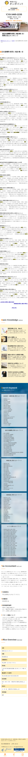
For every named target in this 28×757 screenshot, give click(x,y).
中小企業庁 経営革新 (8, 449)
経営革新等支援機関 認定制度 (10, 453)
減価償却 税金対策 (7, 507)
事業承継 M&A (6, 520)
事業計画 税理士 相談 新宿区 (9, 553)
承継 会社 (5, 519)
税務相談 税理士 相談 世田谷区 (10, 548)
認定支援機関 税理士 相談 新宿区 (10, 545)
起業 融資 (5, 483)
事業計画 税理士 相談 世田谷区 (10, 555)
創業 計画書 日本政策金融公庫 (10, 477)
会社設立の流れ (3, 76)
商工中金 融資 (6, 489)
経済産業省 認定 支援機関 (9, 438)
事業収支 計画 (6, 479)
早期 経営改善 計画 (7, 448)
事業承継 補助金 (7, 516)
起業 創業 (5, 419)
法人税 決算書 (6, 500)
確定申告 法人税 (7, 497)
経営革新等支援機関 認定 (9, 445)
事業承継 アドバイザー (8, 514)
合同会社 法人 (6, 415)
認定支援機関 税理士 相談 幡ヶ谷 (10, 530)
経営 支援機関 (6, 433)
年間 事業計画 (6, 471)
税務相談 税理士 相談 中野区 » (21, 303)
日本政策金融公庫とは (5, 102)
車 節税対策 (6, 512)
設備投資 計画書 (7, 478)
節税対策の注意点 (4, 264)
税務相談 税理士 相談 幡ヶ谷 (9, 540)
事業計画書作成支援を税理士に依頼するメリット (11, 213)
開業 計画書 (6, 467)
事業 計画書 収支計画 (8, 466)
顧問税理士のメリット (5, 225)
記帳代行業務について (5, 251)
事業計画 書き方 (7, 464)
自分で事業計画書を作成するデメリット (9, 200)
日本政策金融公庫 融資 (8, 481)
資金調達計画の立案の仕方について (8, 276)
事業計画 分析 (6, 463)
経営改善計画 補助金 (8, 435)
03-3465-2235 (15, 14)
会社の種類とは (3, 67)
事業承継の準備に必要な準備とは (8, 289)
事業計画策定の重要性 (5, 175)
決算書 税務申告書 (7, 499)
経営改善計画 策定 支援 (8, 455)
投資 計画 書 (6, 470)
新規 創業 (5, 420)
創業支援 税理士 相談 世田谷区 (10, 537)
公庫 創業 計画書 (7, 472)
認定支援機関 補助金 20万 (9, 440)
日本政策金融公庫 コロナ (9, 485)
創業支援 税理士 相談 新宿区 (9, 552)
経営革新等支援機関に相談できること (9, 136)
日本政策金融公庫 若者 (8, 418)
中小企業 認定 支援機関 (8, 434)
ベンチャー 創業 (7, 424)
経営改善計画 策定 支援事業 (9, 444)
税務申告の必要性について (6, 238)
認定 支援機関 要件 (7, 446)
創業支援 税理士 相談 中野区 (9, 544)
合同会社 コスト (7, 398)
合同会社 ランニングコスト (9, 416)
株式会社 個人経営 (7, 408)
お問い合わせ (14, 743)
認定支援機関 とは (7, 441)
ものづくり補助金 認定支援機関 (10, 442)
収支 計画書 (6, 468)
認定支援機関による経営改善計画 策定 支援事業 (13, 452)
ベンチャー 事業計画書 (8, 482)
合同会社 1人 (6, 412)
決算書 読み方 (6, 505)
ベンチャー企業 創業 (8, 409)
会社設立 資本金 (7, 403)
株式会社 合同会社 (7, 423)
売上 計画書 (6, 486)
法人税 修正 (6, 511)
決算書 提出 (6, 515)
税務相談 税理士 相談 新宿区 (9, 541)
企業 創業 (5, 400)
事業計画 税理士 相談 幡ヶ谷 (9, 534)
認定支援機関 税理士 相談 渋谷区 (10, 542)
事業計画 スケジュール (8, 488)
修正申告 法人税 (7, 504)
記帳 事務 (5, 510)
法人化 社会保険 (7, 401)
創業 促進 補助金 (7, 405)
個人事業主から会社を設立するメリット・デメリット (12, 57)
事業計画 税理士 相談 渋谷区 (9, 533)
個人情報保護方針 (5, 743)
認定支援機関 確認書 (8, 450)
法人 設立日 (6, 404)
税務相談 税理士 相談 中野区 (9, 529)
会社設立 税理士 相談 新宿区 (9, 538)
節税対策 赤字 (6, 501)
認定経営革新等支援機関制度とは (8, 124)
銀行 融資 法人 (7, 474)
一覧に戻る (14, 307)
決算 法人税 (6, 503)
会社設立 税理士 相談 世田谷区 (10, 532)
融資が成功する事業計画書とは (7, 187)
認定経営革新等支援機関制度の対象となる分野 (11, 162)
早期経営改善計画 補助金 (9, 437)
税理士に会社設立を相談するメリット (9, 89)
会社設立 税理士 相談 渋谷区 (9, 551)
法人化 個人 (6, 413)
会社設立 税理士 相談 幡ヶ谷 (9, 549)
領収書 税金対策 (7, 508)
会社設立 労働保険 (7, 411)
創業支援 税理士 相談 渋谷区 (9, 547)
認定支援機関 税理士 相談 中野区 (10, 536)
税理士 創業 (6, 422)
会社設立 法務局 (7, 407)
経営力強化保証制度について (7, 149)
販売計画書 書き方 (7, 475)
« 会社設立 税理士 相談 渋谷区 (7, 302)
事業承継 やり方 (7, 518)
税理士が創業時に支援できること (8, 111)
